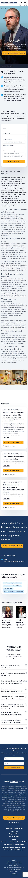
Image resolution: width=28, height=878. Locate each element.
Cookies (14, 873)
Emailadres (6, 133)
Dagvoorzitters (14, 834)
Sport (14, 839)
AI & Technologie (14, 836)
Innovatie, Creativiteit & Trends (14, 850)
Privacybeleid (14, 871)
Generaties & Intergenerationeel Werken (14, 842)
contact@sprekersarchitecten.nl (14, 867)
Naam (5, 128)
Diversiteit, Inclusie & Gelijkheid (12, 585)
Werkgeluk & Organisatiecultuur (12, 583)
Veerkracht (14, 831)
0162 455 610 (14, 822)
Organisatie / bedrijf (8, 145)
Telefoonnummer (7, 139)
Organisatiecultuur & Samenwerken (13, 591)
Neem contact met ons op (14, 818)
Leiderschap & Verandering (14, 828)
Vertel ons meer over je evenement (12, 151)
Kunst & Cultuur (8, 588)
